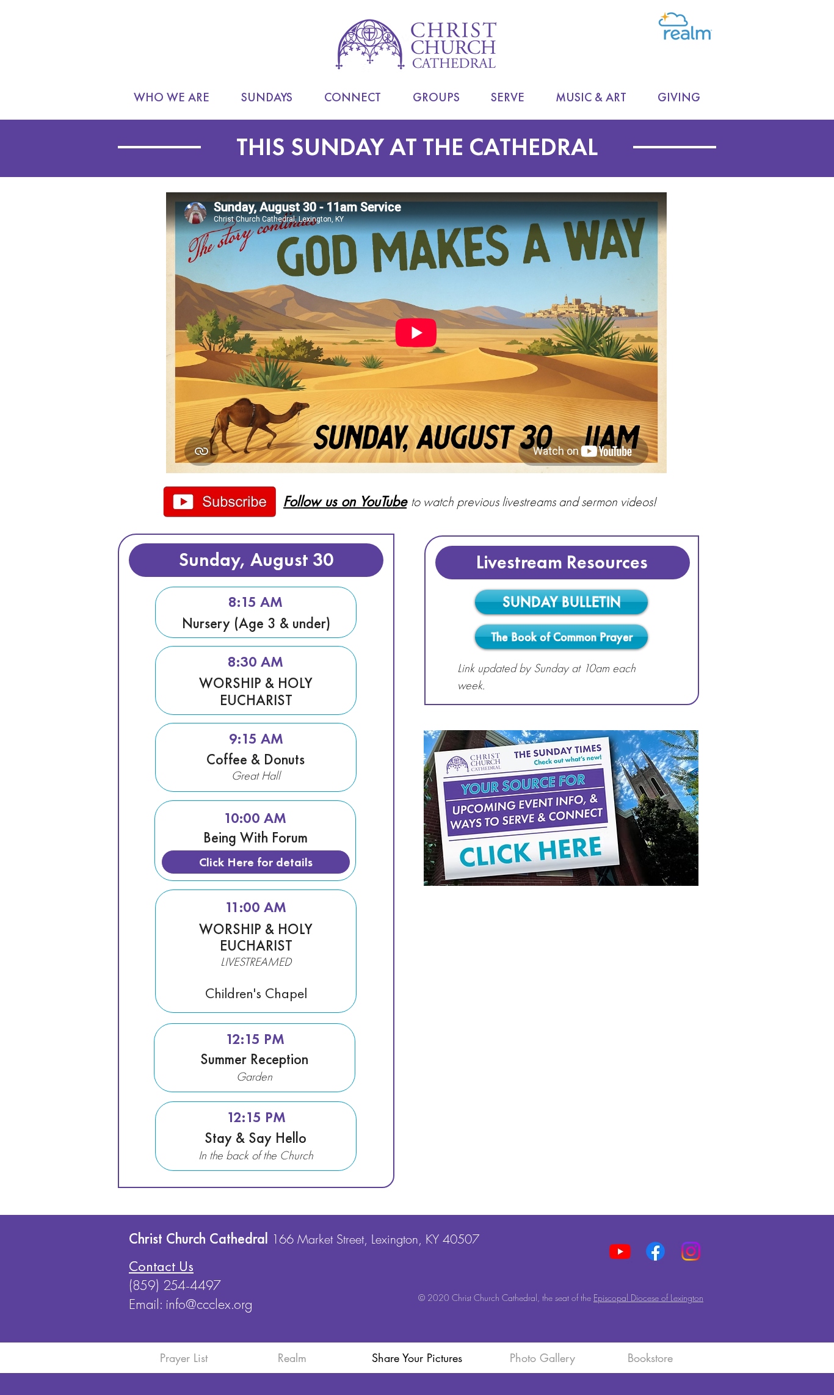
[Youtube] (620, 1251)
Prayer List (184, 1357)
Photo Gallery (542, 1357)
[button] (171, 97)
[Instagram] (690, 1251)
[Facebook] (655, 1251)
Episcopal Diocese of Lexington (648, 1297)
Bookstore (650, 1357)
